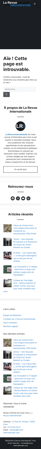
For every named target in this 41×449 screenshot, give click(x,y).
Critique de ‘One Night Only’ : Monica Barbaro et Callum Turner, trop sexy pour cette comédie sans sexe (19, 285)
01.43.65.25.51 (14, 427)
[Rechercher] (6, 94)
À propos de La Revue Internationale (19, 319)
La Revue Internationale (16, 134)
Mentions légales (10, 326)
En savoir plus (20, 169)
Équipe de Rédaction (12, 315)
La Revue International (22, 441)
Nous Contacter (10, 323)
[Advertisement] (20, 29)
